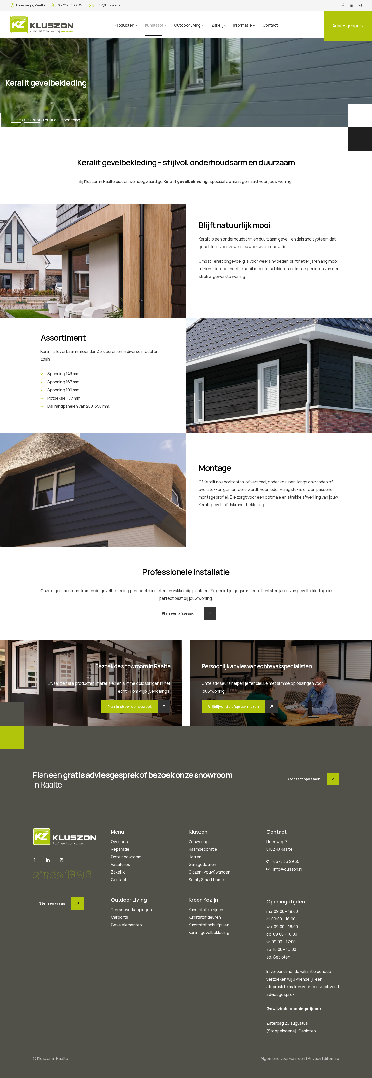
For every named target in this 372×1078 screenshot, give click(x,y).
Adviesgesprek (348, 26)
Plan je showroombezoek (129, 706)
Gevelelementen (126, 925)
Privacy (314, 1058)
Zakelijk (218, 25)
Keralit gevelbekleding (209, 932)
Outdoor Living (187, 25)
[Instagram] (360, 5)
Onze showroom (126, 857)
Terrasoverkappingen (131, 909)
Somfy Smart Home (206, 879)
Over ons (119, 841)
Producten (124, 25)
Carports (119, 917)
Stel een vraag (52, 903)
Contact (270, 25)
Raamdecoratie (203, 849)
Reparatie (120, 849)
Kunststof (154, 25)
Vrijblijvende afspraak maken (233, 706)
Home (16, 119)
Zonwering (199, 841)
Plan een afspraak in (180, 613)
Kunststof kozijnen (206, 909)
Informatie (242, 25)
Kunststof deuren (205, 917)
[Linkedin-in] (351, 5)
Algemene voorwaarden (283, 1058)
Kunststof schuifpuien (209, 925)
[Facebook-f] (343, 5)
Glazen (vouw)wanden (209, 872)
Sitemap (331, 1058)
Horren (195, 857)
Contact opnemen (304, 779)
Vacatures (120, 864)
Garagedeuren (202, 864)
